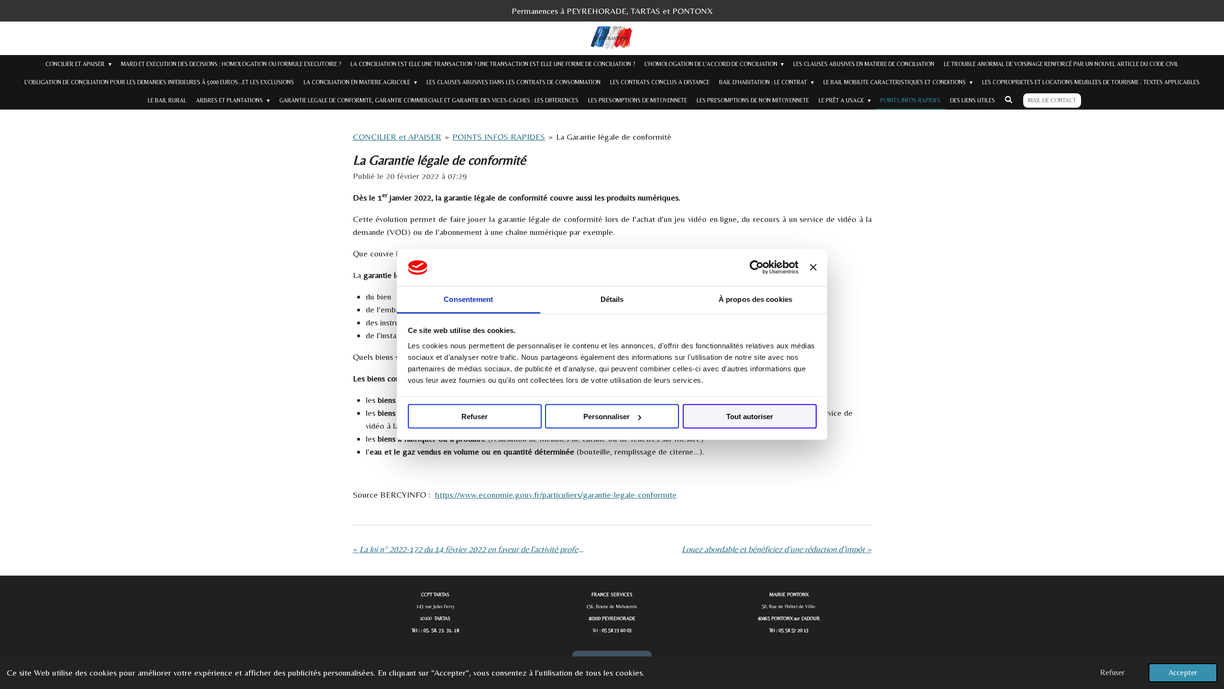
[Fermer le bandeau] (813, 267)
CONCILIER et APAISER (397, 137)
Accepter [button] (1183, 672)
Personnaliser (606, 416)
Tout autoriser (749, 416)
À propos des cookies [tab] (755, 299)
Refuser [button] (1112, 672)
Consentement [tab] (468, 299)
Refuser (474, 416)
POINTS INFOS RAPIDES (498, 137)
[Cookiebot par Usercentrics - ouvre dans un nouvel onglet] (756, 267)
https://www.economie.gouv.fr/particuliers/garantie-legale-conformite (556, 494)
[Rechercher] (1008, 99)
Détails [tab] (612, 299)
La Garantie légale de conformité (613, 137)
